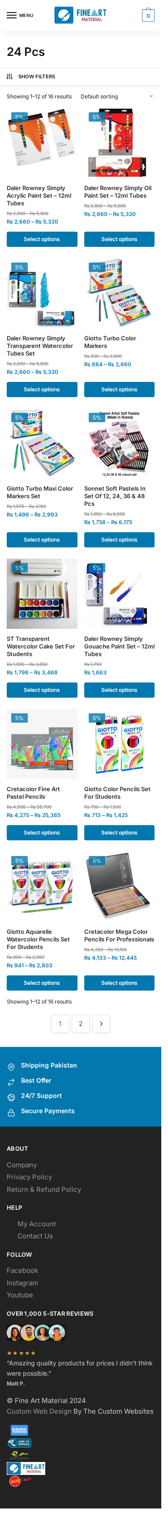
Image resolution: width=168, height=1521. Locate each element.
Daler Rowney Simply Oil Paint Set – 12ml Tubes (117, 191)
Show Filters (37, 76)
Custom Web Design (39, 1411)
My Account (36, 1224)
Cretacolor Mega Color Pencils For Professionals (119, 935)
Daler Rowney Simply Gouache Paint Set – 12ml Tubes (119, 646)
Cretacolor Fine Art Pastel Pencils (33, 792)
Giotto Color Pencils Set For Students (117, 792)
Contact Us (35, 1236)
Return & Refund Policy (44, 1189)
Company (22, 1165)
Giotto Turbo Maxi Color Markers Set (40, 492)
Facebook (22, 1270)
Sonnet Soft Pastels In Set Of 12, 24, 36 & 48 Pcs (115, 496)
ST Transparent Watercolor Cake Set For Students (41, 646)
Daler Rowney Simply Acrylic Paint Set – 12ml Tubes (39, 195)
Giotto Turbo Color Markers (110, 342)
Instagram (22, 1283)
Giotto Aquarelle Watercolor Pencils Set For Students (38, 939)
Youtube (20, 1295)
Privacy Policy (29, 1177)
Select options (42, 239)
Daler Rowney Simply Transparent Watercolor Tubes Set (40, 346)
